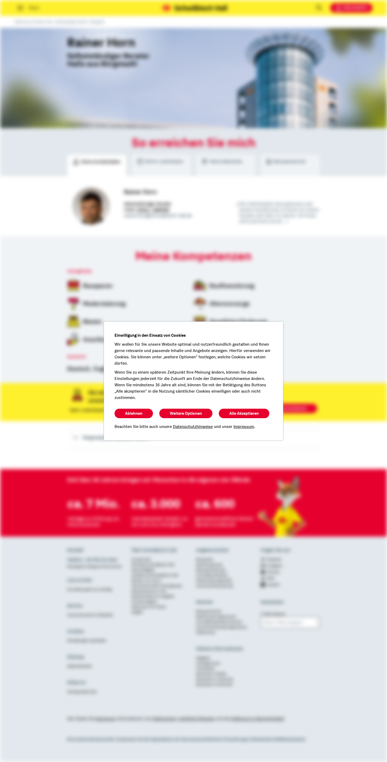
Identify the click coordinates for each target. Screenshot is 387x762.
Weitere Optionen (186, 413)
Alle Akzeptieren (244, 413)
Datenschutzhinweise (193, 426)
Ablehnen (133, 413)
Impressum (244, 426)
